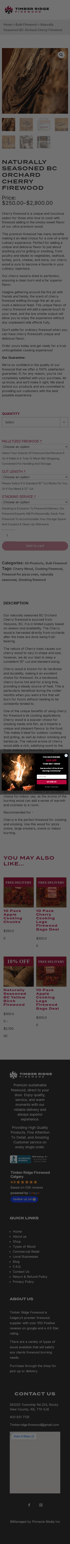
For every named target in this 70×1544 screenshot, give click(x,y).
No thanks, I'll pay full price (51, 786)
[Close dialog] (66, 755)
